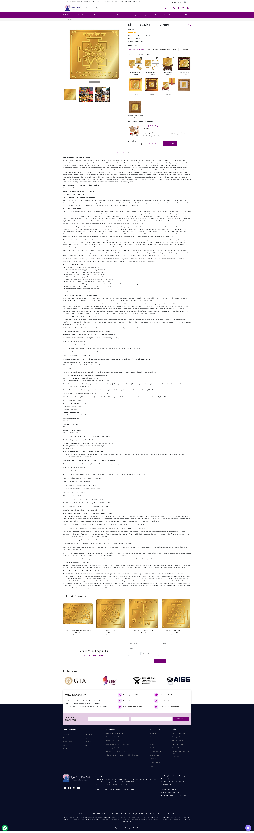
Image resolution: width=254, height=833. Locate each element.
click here (128, 821)
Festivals (88, 749)
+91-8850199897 (129, 789)
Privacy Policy (177, 737)
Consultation (169, 15)
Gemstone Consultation (114, 740)
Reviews (153, 759)
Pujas (145, 15)
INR (189, 2)
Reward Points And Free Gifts (180, 752)
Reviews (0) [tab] (132, 153)
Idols (108, 15)
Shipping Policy (177, 740)
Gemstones (82, 15)
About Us (153, 733)
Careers (152, 744)
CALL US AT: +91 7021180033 (94, 655)
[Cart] (183, 7)
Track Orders (178, 2)
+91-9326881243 (168, 795)
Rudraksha (67, 15)
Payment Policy (177, 744)
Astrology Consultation (114, 748)
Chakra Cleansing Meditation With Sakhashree (122, 755)
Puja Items (88, 738)
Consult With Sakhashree (115, 733)
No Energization (184, 49)
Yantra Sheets (69, 19)
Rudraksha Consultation (114, 737)
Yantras (97, 15)
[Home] (73, 7)
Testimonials (154, 755)
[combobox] (134, 654)
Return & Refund (177, 748)
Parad (65, 749)
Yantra (65, 745)
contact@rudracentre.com (171, 779)
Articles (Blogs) (155, 751)
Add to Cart (153, 143)
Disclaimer (175, 757)
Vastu (119, 15)
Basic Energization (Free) (136, 49)
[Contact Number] (174, 7)
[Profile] (188, 7)
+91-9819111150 (180, 781)
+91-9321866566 (115, 789)
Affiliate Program (156, 762)
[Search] (164, 7)
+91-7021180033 (168, 781)
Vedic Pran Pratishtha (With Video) (162, 49)
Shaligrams (88, 734)
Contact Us (154, 740)
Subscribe (181, 719)
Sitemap (153, 766)
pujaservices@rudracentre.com (173, 792)
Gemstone (66, 738)
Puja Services (67, 741)
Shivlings (88, 741)
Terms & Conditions (178, 733)
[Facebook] (64, 788)
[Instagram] (74, 788)
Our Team (153, 748)
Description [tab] (121, 153)
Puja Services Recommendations (117, 744)
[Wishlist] (178, 7)
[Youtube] (69, 788)
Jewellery (132, 15)
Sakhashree (154, 737)
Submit (160, 661)
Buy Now (170, 143)
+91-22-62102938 (102, 789)
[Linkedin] (78, 788)
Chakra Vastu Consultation (115, 751)
